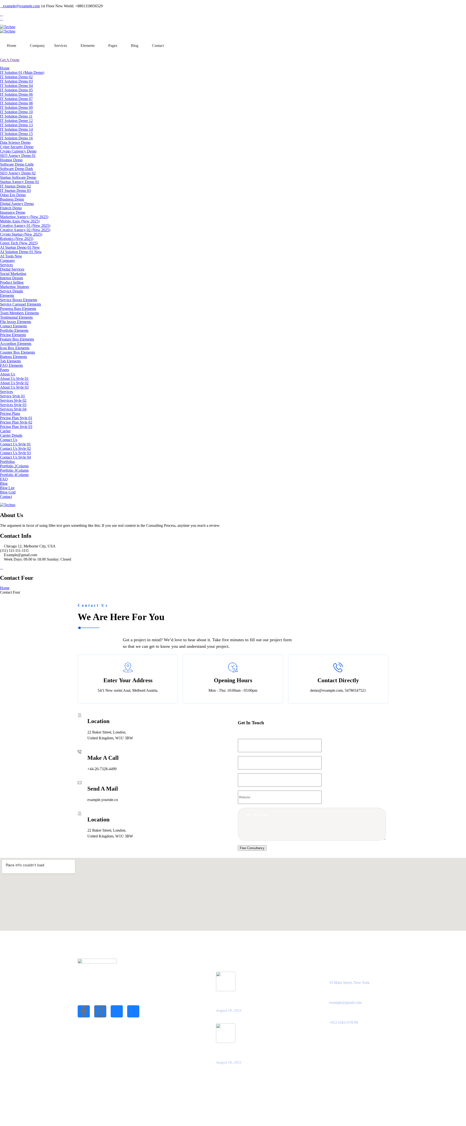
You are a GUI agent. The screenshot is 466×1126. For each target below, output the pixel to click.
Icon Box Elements (14, 348)
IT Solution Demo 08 (16, 103)
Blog (134, 45)
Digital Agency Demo (17, 204)
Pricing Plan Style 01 (16, 418)
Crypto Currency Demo (18, 151)
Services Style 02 (13, 400)
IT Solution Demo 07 (16, 99)
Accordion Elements (15, 343)
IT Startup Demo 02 (15, 186)
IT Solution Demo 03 (16, 81)
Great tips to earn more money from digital (252, 1000)
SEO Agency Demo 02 (18, 173)
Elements (88, 45)
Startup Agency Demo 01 (19, 182)
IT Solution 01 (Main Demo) (22, 72)
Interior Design (11, 278)
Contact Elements (13, 326)
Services (60, 45)
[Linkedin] (1, 19)
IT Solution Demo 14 (16, 129)
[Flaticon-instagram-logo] (100, 1011)
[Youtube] (133, 1011)
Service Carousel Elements (20, 304)
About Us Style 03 (14, 387)
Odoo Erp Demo (13, 195)
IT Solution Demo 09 (16, 107)
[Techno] (7, 27)
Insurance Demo (12, 212)
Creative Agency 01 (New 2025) (25, 225)
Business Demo (12, 199)
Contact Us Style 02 (15, 448)
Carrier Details (11, 435)
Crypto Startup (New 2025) (21, 234)
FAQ (4, 479)
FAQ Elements (11, 365)
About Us (7, 374)
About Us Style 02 (14, 383)
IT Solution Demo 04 (16, 86)
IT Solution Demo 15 (16, 134)
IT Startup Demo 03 (15, 190)
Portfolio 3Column (14, 470)
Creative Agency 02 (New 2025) (25, 230)
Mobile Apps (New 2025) (20, 221)
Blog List (7, 488)
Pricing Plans (10, 413)
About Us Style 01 (14, 378)
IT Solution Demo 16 (16, 138)
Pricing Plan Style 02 (16, 422)
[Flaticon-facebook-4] (84, 1011)
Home (11, 45)
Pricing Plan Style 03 (16, 427)
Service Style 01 (12, 396)
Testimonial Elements (16, 317)
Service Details (11, 291)
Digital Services (12, 269)
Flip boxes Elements (15, 322)
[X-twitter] (117, 1011)
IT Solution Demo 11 (16, 116)
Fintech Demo (11, 208)
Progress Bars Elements (18, 309)
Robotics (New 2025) (16, 239)
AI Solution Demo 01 (21, 252)
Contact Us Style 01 (15, 444)
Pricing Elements (13, 335)
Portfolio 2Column (14, 466)
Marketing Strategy (14, 287)
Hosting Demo (11, 160)
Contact (158, 45)
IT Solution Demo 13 (16, 125)
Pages (112, 45)
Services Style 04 (13, 409)
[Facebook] (1, 14)
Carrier (5, 431)
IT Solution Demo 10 (16, 112)
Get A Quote (9, 60)
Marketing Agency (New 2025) (24, 217)
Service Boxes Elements (18, 300)
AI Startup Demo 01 (20, 247)
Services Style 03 (13, 405)
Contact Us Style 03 (15, 453)
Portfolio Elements (14, 330)
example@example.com (21, 6)
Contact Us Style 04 (15, 457)
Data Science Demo (15, 142)
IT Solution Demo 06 (16, 94)
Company (37, 45)
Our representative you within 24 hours (249, 1051)
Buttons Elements (13, 357)
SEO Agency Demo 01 (18, 156)
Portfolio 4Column (14, 475)
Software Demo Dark (16, 169)
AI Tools (11, 256)
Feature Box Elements (17, 339)
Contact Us (8, 440)
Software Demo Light (16, 164)
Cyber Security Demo (16, 147)
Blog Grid (8, 492)
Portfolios (7, 462)
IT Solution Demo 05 (16, 90)
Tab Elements (10, 361)
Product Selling (12, 282)
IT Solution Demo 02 (16, 77)
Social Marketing (13, 274)
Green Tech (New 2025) (19, 243)
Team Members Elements (19, 313)
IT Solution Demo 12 (16, 121)
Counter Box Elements (17, 352)
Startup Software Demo (18, 177)
